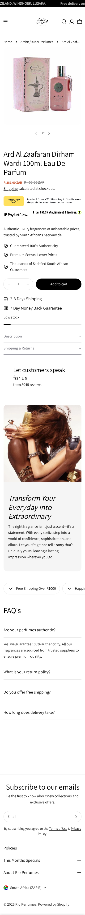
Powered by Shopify (53, 904)
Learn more (64, 202)
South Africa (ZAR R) (26, 887)
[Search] (64, 21)
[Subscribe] (76, 817)
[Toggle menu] (5, 21)
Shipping (11, 188)
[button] (42, 336)
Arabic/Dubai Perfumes (37, 41)
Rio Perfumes (25, 904)
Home (8, 41)
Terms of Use (58, 828)
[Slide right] (49, 133)
